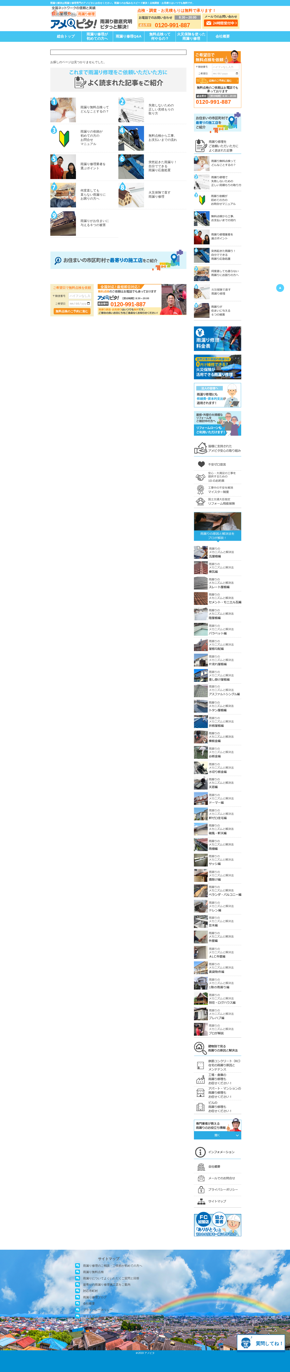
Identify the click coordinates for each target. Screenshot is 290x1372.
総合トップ (66, 36)
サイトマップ (92, 1316)
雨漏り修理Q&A (128, 36)
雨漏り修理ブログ (95, 1297)
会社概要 (223, 36)
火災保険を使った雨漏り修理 (191, 36)
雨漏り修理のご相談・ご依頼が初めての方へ (112, 1265)
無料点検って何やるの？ (160, 36)
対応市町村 (90, 1291)
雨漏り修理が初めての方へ (97, 36)
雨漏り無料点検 (93, 1272)
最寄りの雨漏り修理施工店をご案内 (106, 1284)
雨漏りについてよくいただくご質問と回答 (111, 1278)
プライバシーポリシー (98, 1309)
